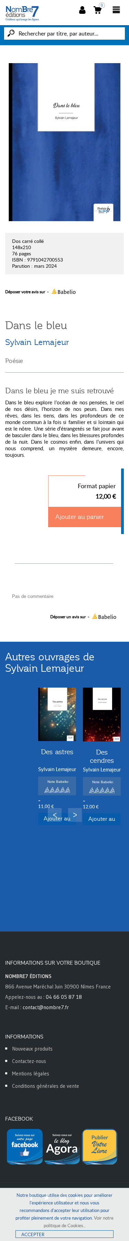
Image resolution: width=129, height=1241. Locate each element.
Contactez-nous (29, 1061)
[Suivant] (75, 815)
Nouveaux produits (32, 1048)
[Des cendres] (102, 714)
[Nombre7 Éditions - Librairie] (22, 13)
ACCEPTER (32, 1234)
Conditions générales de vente (45, 1086)
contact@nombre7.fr (46, 1007)
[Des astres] (57, 714)
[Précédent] (55, 815)
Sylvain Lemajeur (37, 342)
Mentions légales (30, 1073)
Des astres (57, 752)
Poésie (14, 360)
